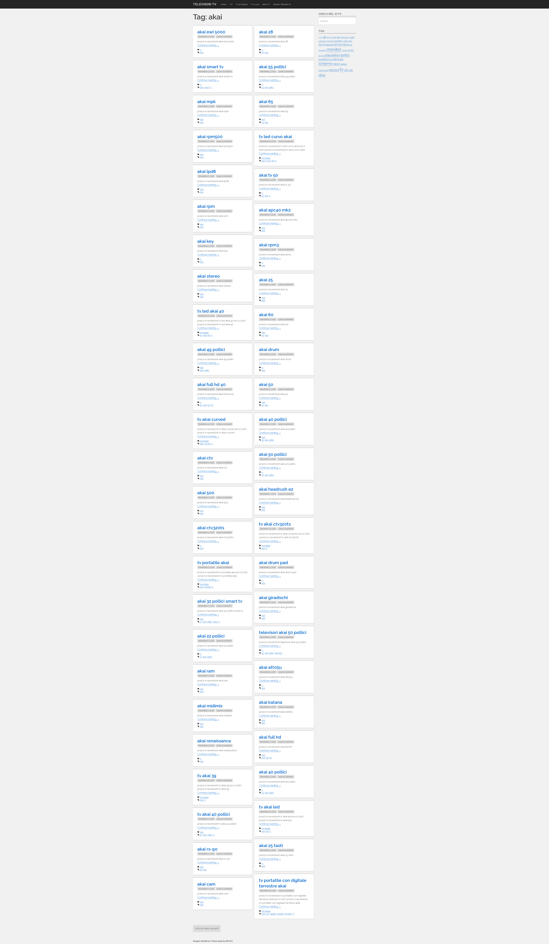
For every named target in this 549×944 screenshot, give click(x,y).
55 (263, 87)
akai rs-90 (207, 849)
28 (263, 52)
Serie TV (266, 4)
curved (207, 444)
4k (324, 36)
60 (263, 335)
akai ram (206, 671)
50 (263, 196)
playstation (332, 55)
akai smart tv (210, 66)
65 (263, 122)
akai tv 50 (268, 175)
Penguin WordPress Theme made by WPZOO (213, 941)
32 (201, 622)
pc (352, 50)
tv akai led (269, 806)
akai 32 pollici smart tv (219, 601)
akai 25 (266, 279)
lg (348, 44)
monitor (334, 49)
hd (212, 405)
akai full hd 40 (211, 384)
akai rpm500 (210, 136)
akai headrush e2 (276, 489)
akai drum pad (273, 562)
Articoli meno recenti (206, 928)
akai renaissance (214, 740)
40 (201, 335)
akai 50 (266, 384)
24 (328, 37)
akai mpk (206, 101)
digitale (273, 914)
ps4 (330, 59)
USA (346, 70)
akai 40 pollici (273, 419)
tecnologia (266, 158)
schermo (326, 64)
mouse (344, 50)
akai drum (269, 349)
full (208, 405)
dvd (321, 44)
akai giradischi (273, 597)
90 (201, 870)
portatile (207, 587)
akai (201, 52)
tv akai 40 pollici (213, 814)
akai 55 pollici (272, 66)
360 (335, 37)
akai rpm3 (269, 244)
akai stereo (208, 276)
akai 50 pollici (273, 454)
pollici (271, 87)
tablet (336, 63)
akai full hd (270, 737)
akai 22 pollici (210, 636)
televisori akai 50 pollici (282, 632)
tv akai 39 (206, 775)
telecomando (323, 70)
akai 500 (205, 492)
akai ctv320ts (210, 527)
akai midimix (210, 705)
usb (351, 70)
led (273, 161)
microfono (322, 50)
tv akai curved (211, 419)
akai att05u (270, 667)
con (267, 914)
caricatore (329, 41)
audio (352, 37)
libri (351, 45)
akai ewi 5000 (211, 31)
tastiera (344, 64)
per (320, 56)
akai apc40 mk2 (275, 210)
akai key (205, 241)
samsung (338, 59)
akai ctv (205, 457)
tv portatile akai (213, 562)
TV (231, 4)
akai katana (270, 702)
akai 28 (266, 31)
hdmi (340, 44)
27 (330, 37)
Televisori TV (204, 4)
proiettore (324, 59)
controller (338, 41)
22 (201, 657)
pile (323, 55)
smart (206, 87)
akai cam (206, 884)
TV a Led (255, 4)
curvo (268, 161)
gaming (329, 45)
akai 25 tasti (271, 845)
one (349, 50)
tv (201, 50)
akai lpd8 (206, 171)
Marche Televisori (280, 4)
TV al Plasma (241, 4)
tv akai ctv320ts (275, 524)
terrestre (288, 914)
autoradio (322, 41)
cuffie (345, 41)
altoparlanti (345, 37)
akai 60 (266, 314)
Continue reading (208, 45)
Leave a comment (224, 37)
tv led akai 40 (210, 311)
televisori (278, 653)
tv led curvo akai (275, 136)
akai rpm (206, 206)
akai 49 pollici (211, 349)
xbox (322, 75)
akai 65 (266, 101)
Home (223, 4)
